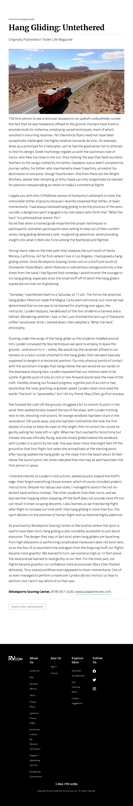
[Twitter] (94, 680)
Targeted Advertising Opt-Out (35, 760)
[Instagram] (94, 689)
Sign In (54, 666)
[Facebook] (94, 671)
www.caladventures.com (93, 591)
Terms (32, 695)
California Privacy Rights (34, 718)
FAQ (31, 677)
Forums (54, 673)
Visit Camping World (76, 686)
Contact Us (34, 670)
